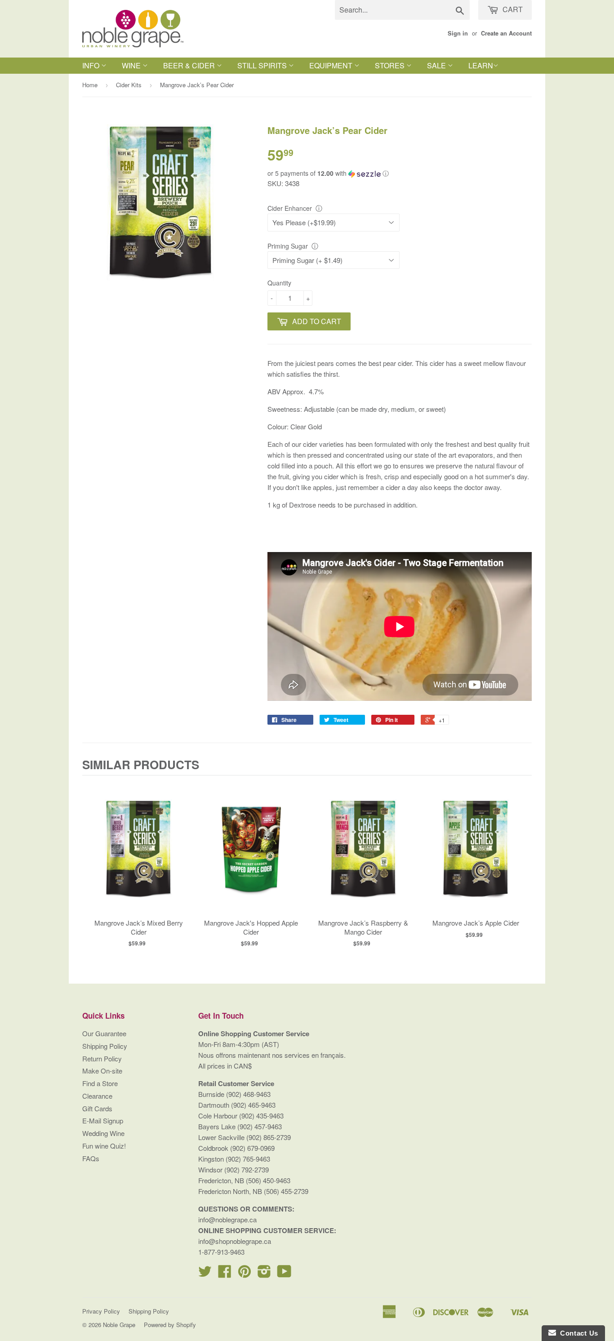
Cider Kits (129, 84)
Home (90, 84)
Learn (480, 65)
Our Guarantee (104, 1033)
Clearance (97, 1095)
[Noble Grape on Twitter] (205, 1274)
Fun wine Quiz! (104, 1145)
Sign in (458, 33)
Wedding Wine (103, 1133)
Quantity (279, 282)
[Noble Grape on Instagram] (264, 1274)
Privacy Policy (101, 1311)
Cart (512, 9)
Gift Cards (97, 1108)
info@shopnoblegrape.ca (234, 1241)
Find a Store (100, 1083)
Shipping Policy (104, 1046)
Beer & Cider (190, 65)
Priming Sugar (287, 245)
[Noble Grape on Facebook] (224, 1274)
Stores (390, 65)
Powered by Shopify (170, 1324)
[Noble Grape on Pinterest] (244, 1274)
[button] (399, 173)
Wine (132, 65)
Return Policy (102, 1058)
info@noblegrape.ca (227, 1219)
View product (139, 858)
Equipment (331, 65)
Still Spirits (263, 65)
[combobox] (402, 10)
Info (91, 65)
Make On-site (102, 1070)
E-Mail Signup (102, 1120)
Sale (437, 65)
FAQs (90, 1158)
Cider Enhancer (289, 208)
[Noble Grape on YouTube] (284, 1274)
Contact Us (577, 1333)
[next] (523, 864)
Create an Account (506, 33)
